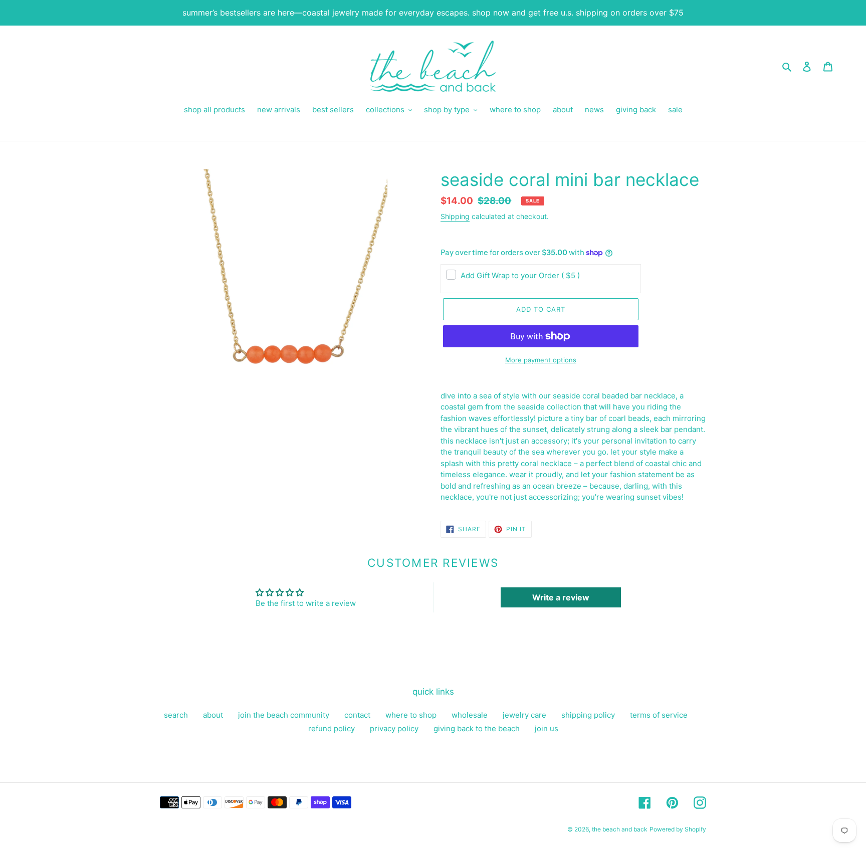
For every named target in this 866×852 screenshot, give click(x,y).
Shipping (455, 216)
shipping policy (588, 715)
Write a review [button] (560, 597)
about (213, 715)
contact (357, 715)
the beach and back (619, 829)
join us (546, 728)
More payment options (540, 360)
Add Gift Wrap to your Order (520, 275)
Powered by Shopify (678, 829)
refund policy (331, 728)
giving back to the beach (477, 728)
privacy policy (394, 728)
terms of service (659, 715)
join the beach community (283, 715)
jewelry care (524, 715)
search (176, 715)
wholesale (470, 715)
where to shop (411, 715)
